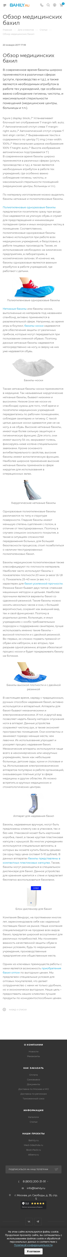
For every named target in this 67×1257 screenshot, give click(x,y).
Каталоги (33, 1117)
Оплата (33, 1074)
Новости (33, 1051)
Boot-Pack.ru (33, 1149)
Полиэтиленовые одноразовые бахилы (29, 207)
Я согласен (33, 1251)
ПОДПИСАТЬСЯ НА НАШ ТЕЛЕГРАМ (28, 1169)
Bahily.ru (34, 1140)
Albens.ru (33, 1154)
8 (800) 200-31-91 (34, 1181)
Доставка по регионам (33, 1093)
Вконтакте (29, 1221)
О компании (33, 1044)
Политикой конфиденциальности (33, 1245)
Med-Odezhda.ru (33, 1145)
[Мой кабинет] (54, 5)
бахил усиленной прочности (43, 583)
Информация (34, 1110)
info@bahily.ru (36, 1188)
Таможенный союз (33, 1098)
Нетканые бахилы (15, 308)
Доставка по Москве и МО (33, 1089)
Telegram (38, 1221)
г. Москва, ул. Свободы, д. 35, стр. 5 (36, 1197)
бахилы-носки (33, 325)
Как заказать (33, 1068)
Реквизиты (33, 1056)
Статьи (33, 1121)
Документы (33, 1084)
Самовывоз (33, 1079)
